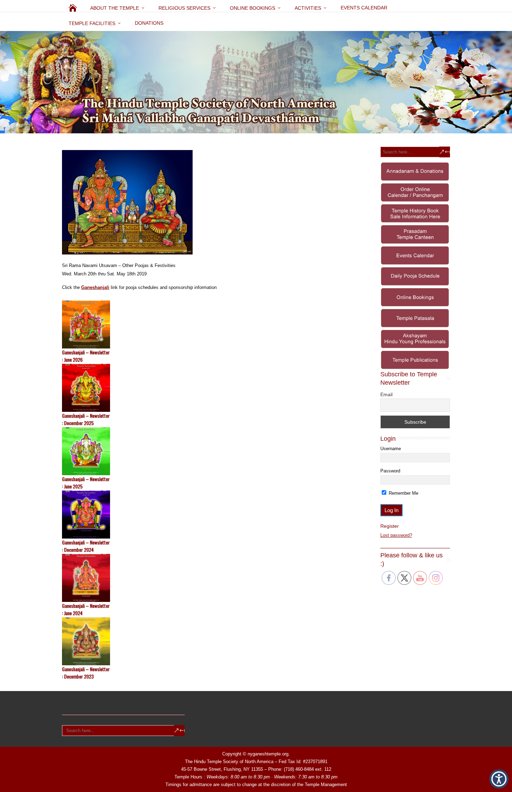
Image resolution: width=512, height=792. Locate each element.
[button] (499, 779)
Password (390, 470)
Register (389, 526)
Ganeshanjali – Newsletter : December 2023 (86, 672)
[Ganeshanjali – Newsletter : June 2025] (207, 451)
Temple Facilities (92, 23)
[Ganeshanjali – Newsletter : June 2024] (207, 578)
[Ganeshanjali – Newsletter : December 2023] (207, 641)
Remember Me (402, 493)
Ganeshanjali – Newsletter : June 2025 (86, 482)
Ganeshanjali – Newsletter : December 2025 (86, 419)
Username (390, 448)
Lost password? (396, 535)
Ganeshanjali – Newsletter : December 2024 (86, 546)
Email (386, 394)
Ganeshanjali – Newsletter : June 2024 (86, 609)
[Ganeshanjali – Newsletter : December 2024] (207, 515)
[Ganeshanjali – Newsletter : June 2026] (207, 324)
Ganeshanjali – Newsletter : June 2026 (86, 355)
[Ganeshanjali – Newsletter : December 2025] (207, 388)
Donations (149, 23)
